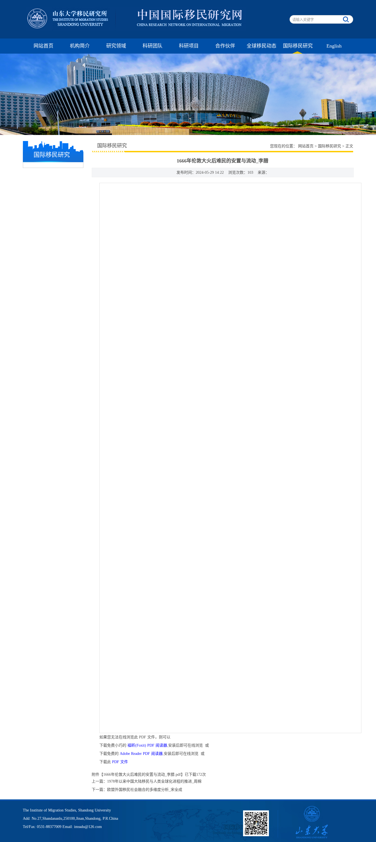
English (334, 46)
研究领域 (116, 46)
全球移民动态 (261, 46)
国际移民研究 (298, 46)
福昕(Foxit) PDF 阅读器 (147, 745)
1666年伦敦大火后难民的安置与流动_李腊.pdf (142, 774)
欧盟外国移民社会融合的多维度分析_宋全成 (144, 790)
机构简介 (80, 46)
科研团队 (152, 46)
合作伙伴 (225, 46)
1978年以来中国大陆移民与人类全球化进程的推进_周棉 (154, 781)
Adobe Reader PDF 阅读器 (141, 754)
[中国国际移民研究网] (136, 29)
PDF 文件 (120, 762)
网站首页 (43, 46)
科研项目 (189, 46)
